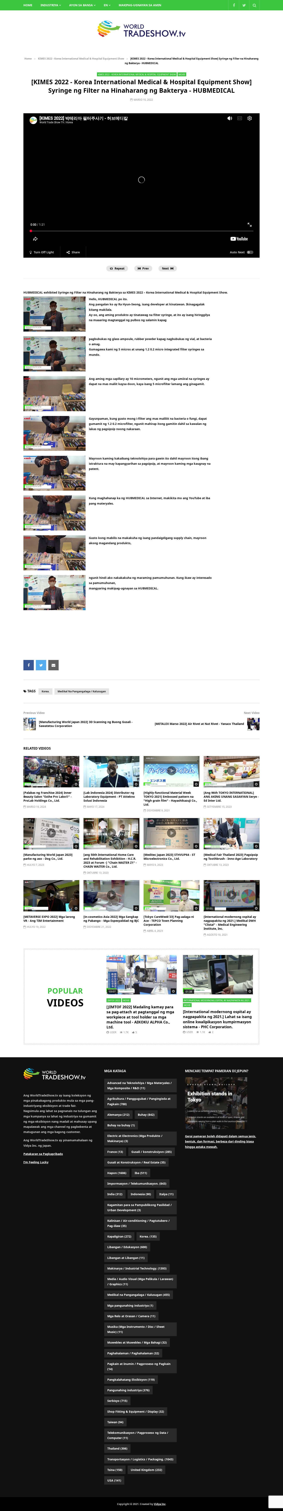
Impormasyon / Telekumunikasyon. (136, 1183)
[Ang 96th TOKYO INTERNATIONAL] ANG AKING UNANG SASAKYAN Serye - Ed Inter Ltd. (231, 796)
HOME (27, 5)
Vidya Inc (160, 1504)
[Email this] (53, 665)
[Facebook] (234, 5)
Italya (166, 1194)
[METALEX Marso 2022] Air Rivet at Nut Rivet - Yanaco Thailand (199, 724)
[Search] (254, 5)
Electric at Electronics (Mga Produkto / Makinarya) (134, 1138)
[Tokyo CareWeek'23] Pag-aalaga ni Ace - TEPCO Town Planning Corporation (169, 921)
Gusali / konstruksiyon (151, 1152)
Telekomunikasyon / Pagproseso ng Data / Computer (137, 1435)
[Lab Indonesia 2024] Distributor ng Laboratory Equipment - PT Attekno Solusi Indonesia (109, 796)
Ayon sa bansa (81, 5)
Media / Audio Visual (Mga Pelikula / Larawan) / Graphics (140, 1281)
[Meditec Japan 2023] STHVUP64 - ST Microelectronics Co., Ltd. (169, 857)
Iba (141, 1173)
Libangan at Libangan (126, 1258)
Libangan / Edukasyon (127, 1247)
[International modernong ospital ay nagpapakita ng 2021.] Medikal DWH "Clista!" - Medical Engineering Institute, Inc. (230, 923)
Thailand (117, 1448)
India (114, 1194)
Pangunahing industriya (128, 1390)
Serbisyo (117, 1401)
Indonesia (141, 1194)
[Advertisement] (141, 636)
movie (182, 74)
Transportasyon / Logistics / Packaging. (140, 1459)
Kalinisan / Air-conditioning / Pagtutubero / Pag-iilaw (138, 1223)
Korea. (45, 691)
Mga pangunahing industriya (130, 1305)
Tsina (114, 1470)
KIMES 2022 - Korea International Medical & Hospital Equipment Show (81, 58)
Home (28, 58)
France (115, 1152)
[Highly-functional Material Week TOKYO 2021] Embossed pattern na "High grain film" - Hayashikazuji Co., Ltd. (170, 798)
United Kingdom (146, 1470)
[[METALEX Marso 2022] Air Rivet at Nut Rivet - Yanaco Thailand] (253, 724)
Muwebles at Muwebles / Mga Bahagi (137, 1342)
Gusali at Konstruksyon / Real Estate (136, 1162)
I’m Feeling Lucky (35, 1162)
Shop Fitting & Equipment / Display (135, 1411)
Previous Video (34, 713)
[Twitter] (244, 5)
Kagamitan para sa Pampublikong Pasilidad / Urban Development (139, 1207)
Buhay (146, 1115)
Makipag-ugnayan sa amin (140, 5)
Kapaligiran (119, 1236)
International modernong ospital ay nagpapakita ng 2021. (217, 1000)
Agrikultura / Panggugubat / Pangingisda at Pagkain (139, 1101)
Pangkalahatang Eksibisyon (131, 1380)
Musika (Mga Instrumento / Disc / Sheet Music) (135, 1329)
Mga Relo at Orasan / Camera (131, 1316)
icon (51, 770)
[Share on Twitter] (41, 665)
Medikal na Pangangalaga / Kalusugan (82, 691)
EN (106, 5)
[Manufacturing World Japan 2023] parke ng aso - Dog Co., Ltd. (48, 857)
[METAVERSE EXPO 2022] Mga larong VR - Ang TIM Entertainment (49, 919)
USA (114, 1480)
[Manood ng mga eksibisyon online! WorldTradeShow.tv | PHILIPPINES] (141, 29)
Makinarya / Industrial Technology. (137, 1268)
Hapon (116, 1173)
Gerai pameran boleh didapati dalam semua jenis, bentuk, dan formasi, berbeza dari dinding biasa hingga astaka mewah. (220, 1141)
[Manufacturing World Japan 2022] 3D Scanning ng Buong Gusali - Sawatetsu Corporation (86, 724)
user (113, 1032)
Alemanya (118, 1115)
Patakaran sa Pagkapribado (43, 1154)
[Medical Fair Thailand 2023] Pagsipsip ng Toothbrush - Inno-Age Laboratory (231, 857)
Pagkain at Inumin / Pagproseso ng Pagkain (139, 1366)
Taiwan (115, 1422)
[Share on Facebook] (28, 665)
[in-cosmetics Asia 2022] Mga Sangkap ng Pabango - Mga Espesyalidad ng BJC (111, 919)
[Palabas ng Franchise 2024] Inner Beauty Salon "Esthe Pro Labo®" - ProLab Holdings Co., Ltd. (47, 796)
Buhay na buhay (121, 1125)
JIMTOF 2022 (114, 1000)
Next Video (252, 713)
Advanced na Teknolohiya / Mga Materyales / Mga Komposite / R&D (139, 1085)
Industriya (49, 5)
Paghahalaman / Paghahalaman (133, 1353)
